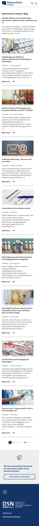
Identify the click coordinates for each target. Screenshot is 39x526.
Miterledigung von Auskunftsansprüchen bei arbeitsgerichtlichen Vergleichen (17, 258)
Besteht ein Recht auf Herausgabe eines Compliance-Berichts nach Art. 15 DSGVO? (17, 109)
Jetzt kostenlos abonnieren (19, 477)
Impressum (7, 513)
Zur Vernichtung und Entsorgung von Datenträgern (15, 360)
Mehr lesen (6, 82)
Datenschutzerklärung (11, 517)
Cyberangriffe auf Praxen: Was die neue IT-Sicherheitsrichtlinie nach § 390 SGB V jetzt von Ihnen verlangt (17, 310)
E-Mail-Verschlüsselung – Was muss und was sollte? (16, 160)
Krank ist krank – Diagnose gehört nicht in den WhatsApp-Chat (17, 409)
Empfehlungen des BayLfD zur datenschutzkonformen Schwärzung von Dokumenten (16, 59)
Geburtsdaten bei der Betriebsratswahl (16, 208)
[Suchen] (32, 3)
